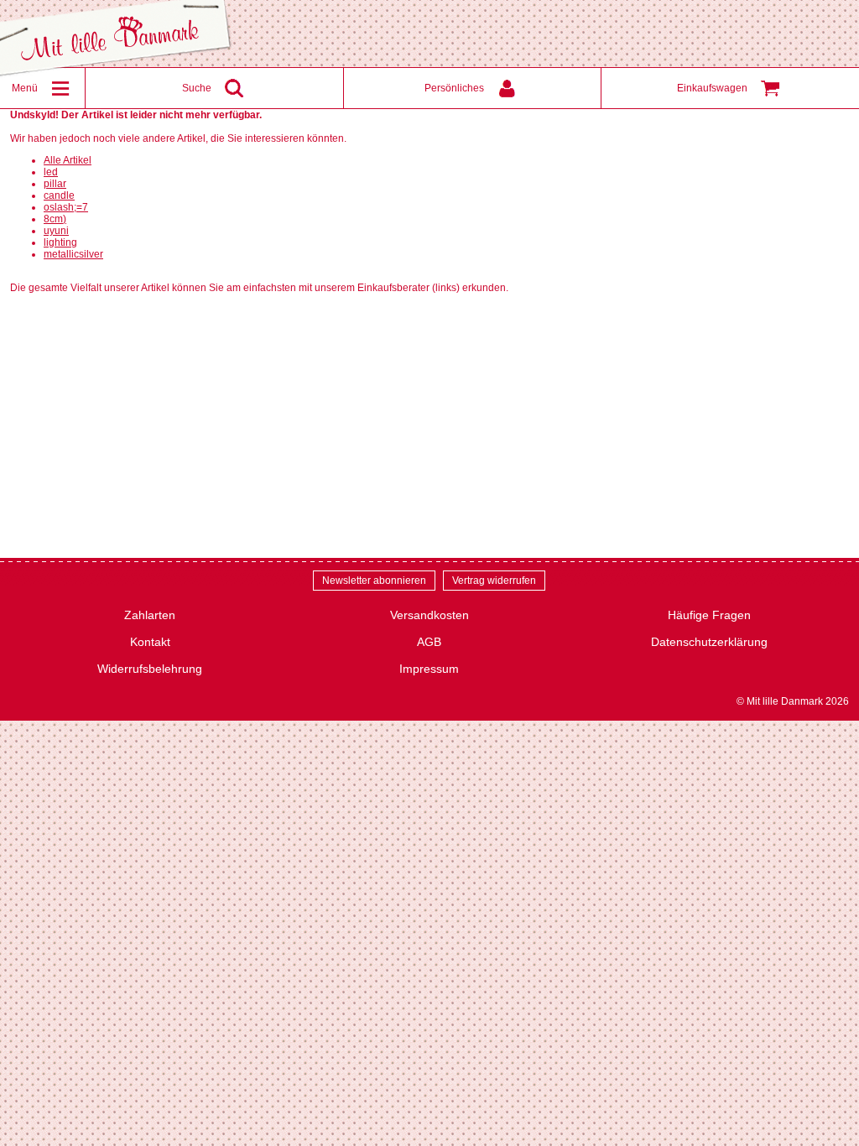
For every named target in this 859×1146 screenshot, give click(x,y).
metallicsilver (73, 254)
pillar (55, 184)
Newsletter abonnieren (374, 580)
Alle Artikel (67, 160)
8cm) (55, 219)
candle (59, 195)
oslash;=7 (66, 207)
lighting (60, 242)
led (51, 172)
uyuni (56, 231)
